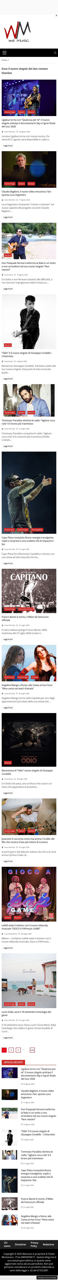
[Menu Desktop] (4, 53)
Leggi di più (8, 145)
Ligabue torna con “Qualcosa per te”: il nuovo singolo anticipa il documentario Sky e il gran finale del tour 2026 (28, 123)
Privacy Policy (34, 1244)
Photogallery (37, 529)
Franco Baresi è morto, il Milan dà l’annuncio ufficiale (37, 1200)
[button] (55, 52)
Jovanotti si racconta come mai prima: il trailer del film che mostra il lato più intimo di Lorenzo (28, 840)
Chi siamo (7, 1244)
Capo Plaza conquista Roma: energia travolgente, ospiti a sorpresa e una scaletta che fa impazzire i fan (28, 541)
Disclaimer (20, 1244)
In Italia (35, 677)
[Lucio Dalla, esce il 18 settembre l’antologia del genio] (29, 980)
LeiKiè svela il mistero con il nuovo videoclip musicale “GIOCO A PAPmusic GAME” (25, 927)
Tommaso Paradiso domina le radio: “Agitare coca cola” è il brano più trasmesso (28, 422)
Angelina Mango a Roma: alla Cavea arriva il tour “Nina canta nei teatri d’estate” (27, 687)
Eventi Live (9, 529)
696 (32, 1050)
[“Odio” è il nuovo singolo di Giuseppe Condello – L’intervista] (29, 321)
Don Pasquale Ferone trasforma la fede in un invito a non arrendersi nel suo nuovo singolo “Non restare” (29, 266)
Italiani (21, 112)
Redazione (48, 1244)
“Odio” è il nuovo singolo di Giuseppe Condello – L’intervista (38, 1133)
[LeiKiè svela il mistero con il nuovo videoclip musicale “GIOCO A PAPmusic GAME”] (29, 894)
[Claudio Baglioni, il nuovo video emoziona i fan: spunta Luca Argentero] (29, 169)
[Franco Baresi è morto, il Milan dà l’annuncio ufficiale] (29, 591)
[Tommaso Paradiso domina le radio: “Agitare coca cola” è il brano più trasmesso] (29, 400)
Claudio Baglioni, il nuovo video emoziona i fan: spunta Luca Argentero (37, 1094)
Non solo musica (26, 609)
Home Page (9, 112)
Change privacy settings (47, 1277)
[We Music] (17, 31)
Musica (31, 112)
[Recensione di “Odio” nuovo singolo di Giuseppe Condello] (29, 740)
